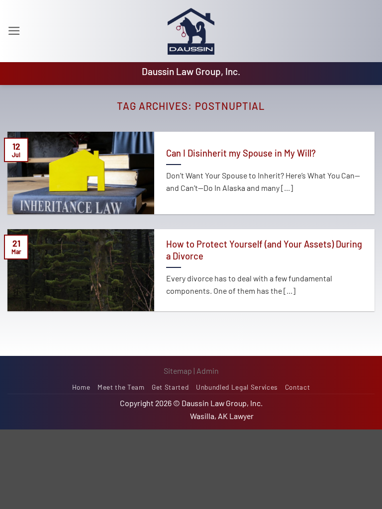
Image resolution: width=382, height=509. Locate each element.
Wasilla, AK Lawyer (222, 416)
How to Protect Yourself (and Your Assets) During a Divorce (264, 250)
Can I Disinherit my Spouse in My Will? (241, 153)
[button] (14, 31)
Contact (297, 387)
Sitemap (178, 370)
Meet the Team (121, 387)
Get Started (170, 387)
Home (81, 387)
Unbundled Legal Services (237, 387)
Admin (207, 370)
